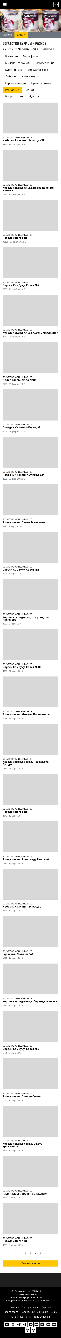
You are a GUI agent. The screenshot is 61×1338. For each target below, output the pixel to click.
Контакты (25, 1316)
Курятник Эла (13, 69)
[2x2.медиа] (24, 1324)
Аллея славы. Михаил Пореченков (26, 714)
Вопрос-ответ (14, 96)
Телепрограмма (30, 1307)
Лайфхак (10, 76)
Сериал (7, 35)
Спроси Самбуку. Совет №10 (22, 667)
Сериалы (46, 1307)
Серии (21, 35)
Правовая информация (26, 1294)
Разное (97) (12, 90)
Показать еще (30, 1263)
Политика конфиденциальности (26, 1297)
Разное (28, 137)
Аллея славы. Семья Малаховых (25, 522)
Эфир (54, 1311)
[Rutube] (42, 1324)
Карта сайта (11, 1311)
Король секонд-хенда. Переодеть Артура (26, 763)
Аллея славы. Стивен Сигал (22, 1096)
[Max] (30, 1324)
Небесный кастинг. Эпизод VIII (23, 140)
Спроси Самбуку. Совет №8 (21, 569)
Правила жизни (41, 83)
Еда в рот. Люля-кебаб (18, 954)
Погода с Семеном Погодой (21, 427)
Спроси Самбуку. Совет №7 (21, 285)
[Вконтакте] (7, 1324)
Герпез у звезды (15, 83)
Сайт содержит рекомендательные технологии (26, 1300)
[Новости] (33, 1330)
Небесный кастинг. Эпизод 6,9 (23, 474)
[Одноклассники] (13, 1324)
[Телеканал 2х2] (19, 1324)
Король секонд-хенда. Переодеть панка (30, 1001)
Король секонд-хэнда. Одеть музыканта (30, 332)
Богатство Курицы (13, 137)
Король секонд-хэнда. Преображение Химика (28, 189)
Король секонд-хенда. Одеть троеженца (22, 1145)
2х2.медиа (42, 1311)
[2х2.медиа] (54, 1324)
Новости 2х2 (28, 1311)
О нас (14, 1316)
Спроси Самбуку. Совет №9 (21, 1049)
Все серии (11, 56)
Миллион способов (17, 63)
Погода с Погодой (15, 237)
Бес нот (29, 90)
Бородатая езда (38, 69)
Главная (14, 1307)
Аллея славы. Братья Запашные (25, 1193)
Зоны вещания (42, 1316)
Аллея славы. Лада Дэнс (19, 380)
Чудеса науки (30, 76)
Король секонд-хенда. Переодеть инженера (26, 618)
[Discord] (36, 1324)
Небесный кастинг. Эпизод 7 (22, 906)
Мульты (33, 96)
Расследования (44, 63)
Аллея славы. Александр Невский (26, 859)
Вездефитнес (31, 56)
